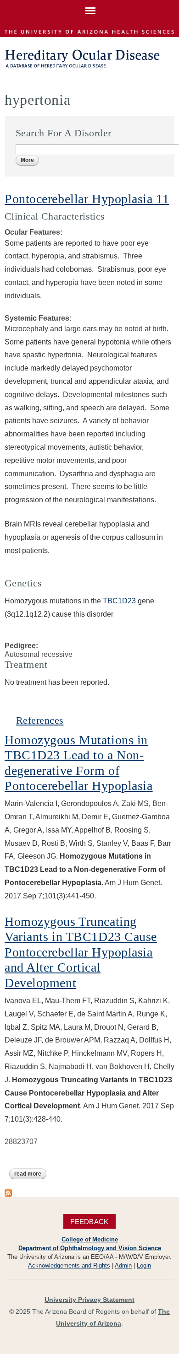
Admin (123, 1265)
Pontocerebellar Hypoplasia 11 (87, 199)
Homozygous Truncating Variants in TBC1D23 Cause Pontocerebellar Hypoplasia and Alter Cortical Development (81, 952)
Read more (30, 1174)
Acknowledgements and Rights (69, 1265)
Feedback (89, 1221)
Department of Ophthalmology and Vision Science (89, 1248)
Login (144, 1265)
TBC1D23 (119, 601)
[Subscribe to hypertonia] (8, 1192)
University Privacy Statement (89, 1299)
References (39, 720)
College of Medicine (90, 1239)
